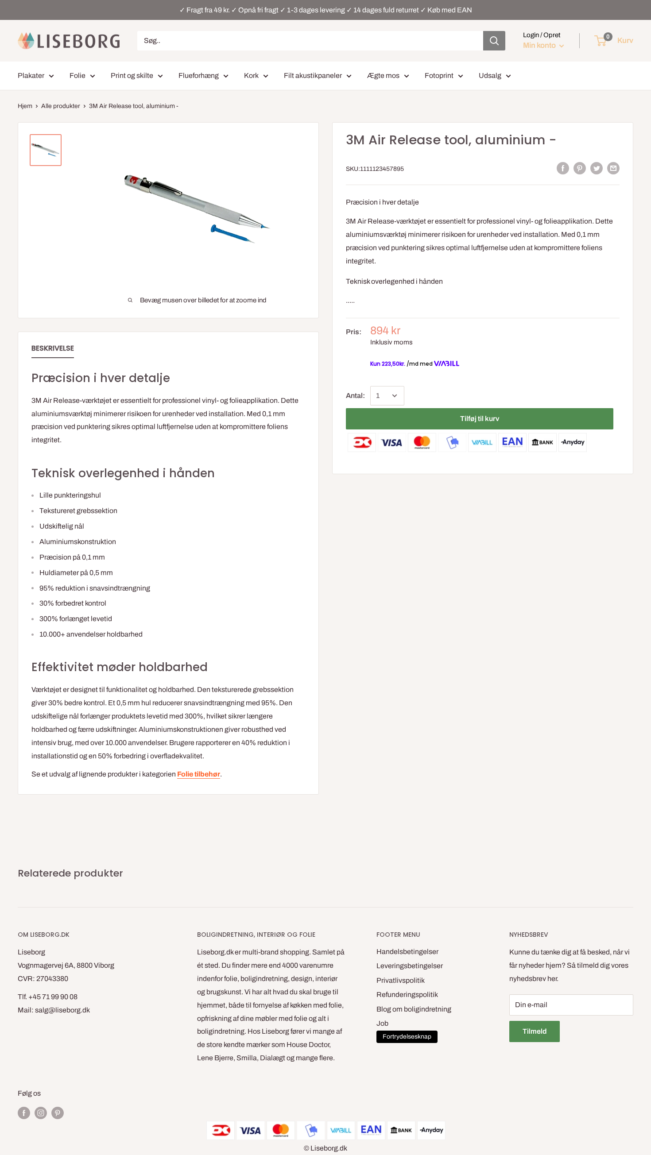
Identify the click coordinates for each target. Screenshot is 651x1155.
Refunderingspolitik (407, 994)
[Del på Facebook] (563, 168)
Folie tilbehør (198, 774)
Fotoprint (439, 75)
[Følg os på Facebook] (24, 1112)
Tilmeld (534, 1031)
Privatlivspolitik (400, 980)
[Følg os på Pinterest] (57, 1112)
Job (382, 1023)
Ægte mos (383, 75)
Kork (251, 75)
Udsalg (490, 75)
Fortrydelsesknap (407, 1036)
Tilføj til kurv (479, 418)
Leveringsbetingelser (409, 966)
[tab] (52, 350)
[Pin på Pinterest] (580, 168)
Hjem (25, 106)
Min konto (540, 45)
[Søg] (494, 40)
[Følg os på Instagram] (41, 1112)
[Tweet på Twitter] (596, 168)
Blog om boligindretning (413, 1009)
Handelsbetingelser (407, 951)
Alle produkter (60, 106)
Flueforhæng (198, 75)
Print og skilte (132, 75)
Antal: (355, 395)
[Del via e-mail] (613, 168)
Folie (77, 75)
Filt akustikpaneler (313, 75)
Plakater (31, 75)
